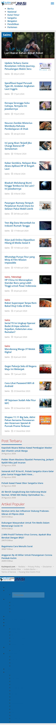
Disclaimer (47, 566)
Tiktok (17, 608)
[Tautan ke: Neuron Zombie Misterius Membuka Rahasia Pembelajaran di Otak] (45, 125)
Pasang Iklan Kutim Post (29, 572)
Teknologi (16, 276)
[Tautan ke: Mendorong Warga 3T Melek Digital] (45, 348)
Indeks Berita (29, 569)
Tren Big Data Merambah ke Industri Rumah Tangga (20, 224)
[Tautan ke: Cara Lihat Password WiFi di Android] (45, 385)
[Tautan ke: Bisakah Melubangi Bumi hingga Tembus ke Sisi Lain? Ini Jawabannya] (45, 185)
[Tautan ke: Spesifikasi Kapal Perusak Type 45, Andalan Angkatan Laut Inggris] (45, 85)
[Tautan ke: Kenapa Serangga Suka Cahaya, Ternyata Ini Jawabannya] (45, 105)
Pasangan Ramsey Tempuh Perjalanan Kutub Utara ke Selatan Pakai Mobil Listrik (19, 205)
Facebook (19, 602)
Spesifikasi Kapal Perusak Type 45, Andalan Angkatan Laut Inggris (19, 86)
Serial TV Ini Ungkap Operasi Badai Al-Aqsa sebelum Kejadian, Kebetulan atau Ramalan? (20, 327)
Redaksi (21, 566)
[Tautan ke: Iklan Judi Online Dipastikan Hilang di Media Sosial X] (45, 242)
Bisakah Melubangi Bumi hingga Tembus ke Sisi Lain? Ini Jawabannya (19, 185)
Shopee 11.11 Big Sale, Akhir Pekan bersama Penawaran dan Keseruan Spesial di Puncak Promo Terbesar (20, 421)
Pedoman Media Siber (11, 569)
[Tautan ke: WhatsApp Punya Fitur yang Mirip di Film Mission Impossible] (45, 259)
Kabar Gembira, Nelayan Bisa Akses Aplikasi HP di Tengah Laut (20, 165)
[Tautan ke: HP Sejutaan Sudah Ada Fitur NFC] (45, 402)
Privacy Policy (34, 566)
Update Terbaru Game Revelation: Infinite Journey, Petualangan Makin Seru (20, 65)
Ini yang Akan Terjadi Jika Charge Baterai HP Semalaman (18, 145)
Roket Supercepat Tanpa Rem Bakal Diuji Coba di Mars (20, 304)
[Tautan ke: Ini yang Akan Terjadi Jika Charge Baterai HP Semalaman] (45, 145)
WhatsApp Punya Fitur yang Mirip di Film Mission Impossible (20, 259)
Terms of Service (8, 572)
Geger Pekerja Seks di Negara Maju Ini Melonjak (20, 368)
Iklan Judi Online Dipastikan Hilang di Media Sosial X (20, 241)
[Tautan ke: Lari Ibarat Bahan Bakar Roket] (28, 44)
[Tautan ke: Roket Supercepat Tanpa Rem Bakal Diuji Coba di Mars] (45, 302)
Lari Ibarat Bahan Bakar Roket (23, 53)
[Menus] (52, 3)
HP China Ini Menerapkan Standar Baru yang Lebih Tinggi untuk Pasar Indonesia (20, 282)
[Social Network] (7, 599)
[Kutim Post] (13, 3)
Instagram (19, 605)
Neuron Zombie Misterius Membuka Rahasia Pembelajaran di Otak (18, 125)
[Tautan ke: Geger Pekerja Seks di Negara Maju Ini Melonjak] (45, 368)
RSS (16, 611)
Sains (7, 74)
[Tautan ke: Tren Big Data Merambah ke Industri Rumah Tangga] (45, 225)
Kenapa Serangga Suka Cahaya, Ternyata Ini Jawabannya (17, 105)
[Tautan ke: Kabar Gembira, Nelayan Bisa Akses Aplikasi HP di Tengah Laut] (45, 165)
